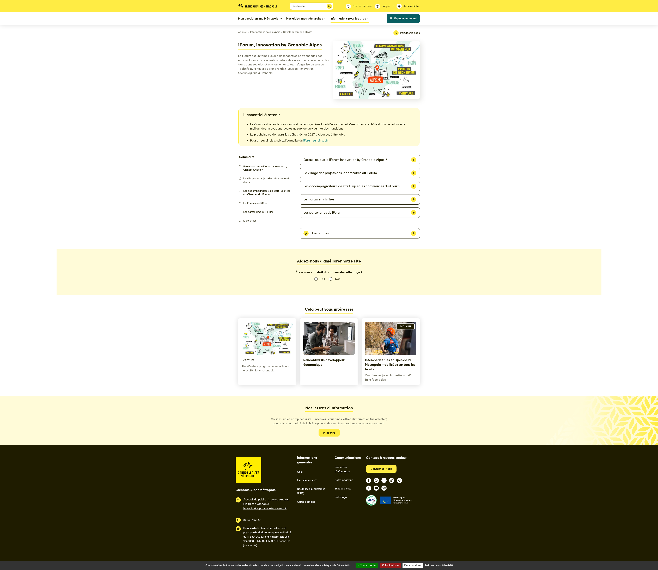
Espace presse (343, 488)
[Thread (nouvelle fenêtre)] (399, 480)
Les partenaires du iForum (258, 211)
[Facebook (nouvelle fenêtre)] (368, 480)
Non (337, 279)
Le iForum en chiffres (255, 203)
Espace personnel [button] (405, 18)
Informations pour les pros (265, 32)
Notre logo (341, 497)
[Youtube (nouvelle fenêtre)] (376, 488)
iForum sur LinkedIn (315, 140)
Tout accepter (368, 565)
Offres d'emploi (306, 501)
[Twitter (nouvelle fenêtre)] (368, 488)
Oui (322, 279)
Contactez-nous (381, 468)
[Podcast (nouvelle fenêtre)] (384, 488)
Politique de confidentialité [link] (439, 565)
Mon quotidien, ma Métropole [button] (258, 18)
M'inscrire (329, 432)
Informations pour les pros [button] (348, 18)
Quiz (299, 471)
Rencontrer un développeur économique (324, 362)
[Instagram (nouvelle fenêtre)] (376, 480)
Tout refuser (391, 565)
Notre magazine (344, 480)
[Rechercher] (329, 6)
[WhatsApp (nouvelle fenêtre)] (391, 480)
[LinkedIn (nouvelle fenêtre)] (384, 480)
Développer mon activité (297, 32)
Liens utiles (249, 220)
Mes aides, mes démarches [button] (304, 18)
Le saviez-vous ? (307, 480)
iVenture (248, 360)
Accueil (242, 32)
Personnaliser (412, 565)
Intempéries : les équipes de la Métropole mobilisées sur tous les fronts (390, 364)
